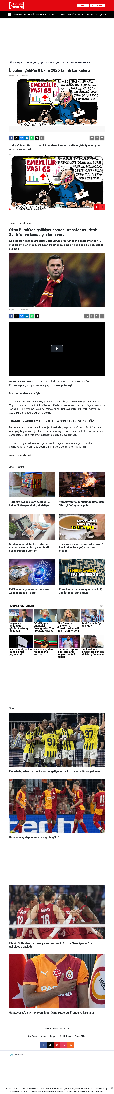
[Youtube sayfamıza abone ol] (57, 1045)
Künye (43, 1036)
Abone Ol (83, 5)
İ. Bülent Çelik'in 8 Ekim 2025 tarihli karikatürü (69, 62)
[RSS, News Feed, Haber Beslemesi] (70, 1045)
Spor (52, 14)
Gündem (17, 14)
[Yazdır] (42, 138)
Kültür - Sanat (76, 14)
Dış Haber (41, 14)
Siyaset (61, 14)
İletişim (53, 1036)
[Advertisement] (57, 681)
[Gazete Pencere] (16, 5)
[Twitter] (16, 138)
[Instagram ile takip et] (63, 1045)
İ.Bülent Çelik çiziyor (34, 62)
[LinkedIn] (26, 138)
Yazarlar (92, 14)
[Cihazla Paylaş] (37, 138)
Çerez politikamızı (30, 1091)
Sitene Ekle (80, 1036)
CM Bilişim (18, 1055)
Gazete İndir (97, 5)
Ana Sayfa (17, 62)
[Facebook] (11, 138)
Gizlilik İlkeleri (65, 1036)
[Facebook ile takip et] (43, 1045)
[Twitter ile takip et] (50, 1045)
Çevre (103, 14)
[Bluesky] (21, 138)
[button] (92, 138)
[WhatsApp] (32, 138)
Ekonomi (29, 14)
